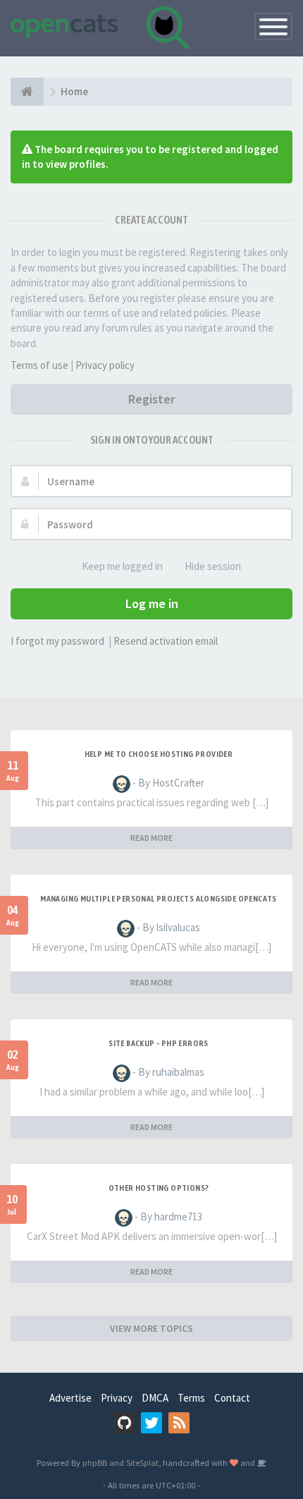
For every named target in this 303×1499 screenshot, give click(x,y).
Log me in (151, 603)
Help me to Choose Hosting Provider (159, 754)
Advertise (70, 1397)
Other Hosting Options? (159, 1188)
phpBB (94, 1462)
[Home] (27, 92)
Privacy (116, 1397)
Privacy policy (105, 365)
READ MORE (151, 837)
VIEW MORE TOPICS (151, 1328)
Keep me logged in (122, 566)
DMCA (155, 1397)
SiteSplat (142, 1462)
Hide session (213, 566)
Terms (191, 1397)
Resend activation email (165, 641)
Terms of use (39, 365)
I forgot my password (57, 641)
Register (151, 399)
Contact (232, 1397)
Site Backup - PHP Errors (159, 1043)
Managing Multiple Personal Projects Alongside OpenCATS (158, 899)
